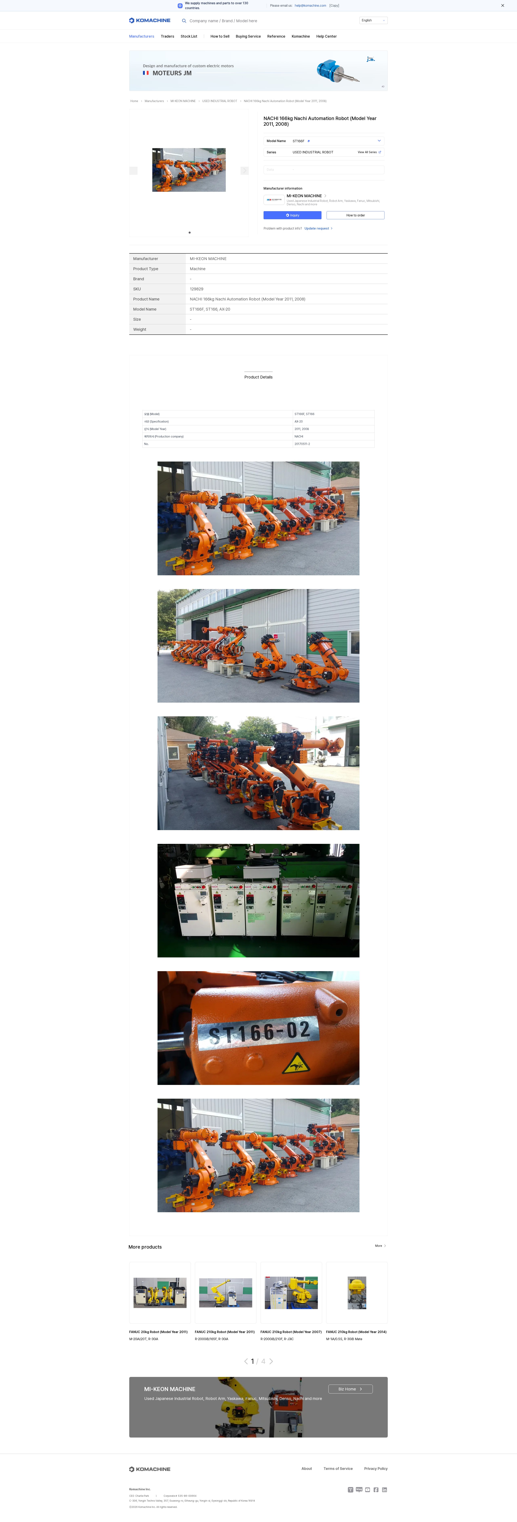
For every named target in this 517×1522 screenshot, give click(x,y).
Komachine (301, 36)
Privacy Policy (376, 1468)
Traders (167, 36)
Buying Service (248, 36)
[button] (506, 1487)
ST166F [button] (298, 141)
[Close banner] (502, 5)
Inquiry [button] (294, 215)
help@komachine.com (310, 5)
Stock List (189, 36)
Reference (276, 36)
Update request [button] (317, 228)
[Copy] (334, 5)
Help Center (326, 36)
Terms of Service (338, 1468)
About (307, 1468)
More (378, 1245)
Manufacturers (141, 36)
